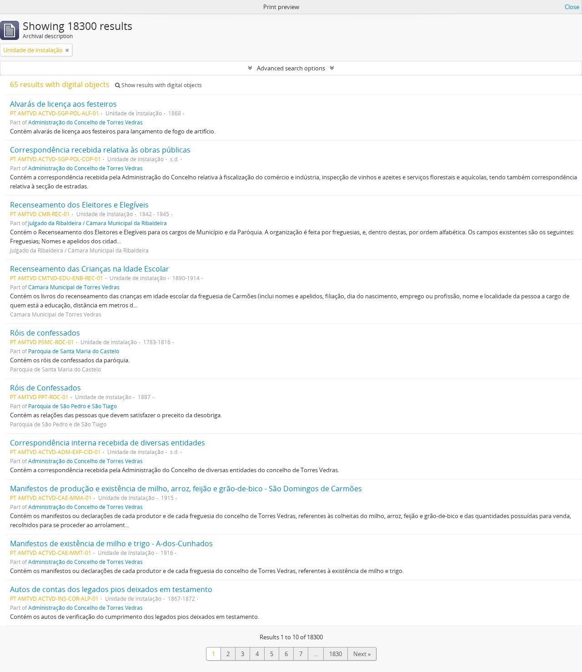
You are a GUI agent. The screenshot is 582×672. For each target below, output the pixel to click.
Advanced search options (291, 68)
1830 (335, 654)
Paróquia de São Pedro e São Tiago (72, 406)
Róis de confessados (45, 333)
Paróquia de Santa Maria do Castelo (73, 351)
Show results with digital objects (161, 85)
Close (572, 7)
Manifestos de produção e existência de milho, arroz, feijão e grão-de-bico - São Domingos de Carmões (186, 489)
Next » (362, 654)
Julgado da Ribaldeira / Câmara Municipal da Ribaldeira (97, 223)
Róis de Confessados (45, 388)
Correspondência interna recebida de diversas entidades (107, 443)
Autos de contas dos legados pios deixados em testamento (111, 589)
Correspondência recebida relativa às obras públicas (100, 150)
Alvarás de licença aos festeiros (63, 104)
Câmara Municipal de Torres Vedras (74, 287)
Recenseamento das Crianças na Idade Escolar (89, 269)
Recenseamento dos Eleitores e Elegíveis (79, 205)
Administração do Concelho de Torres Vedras (85, 122)
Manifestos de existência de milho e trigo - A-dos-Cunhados (111, 543)
